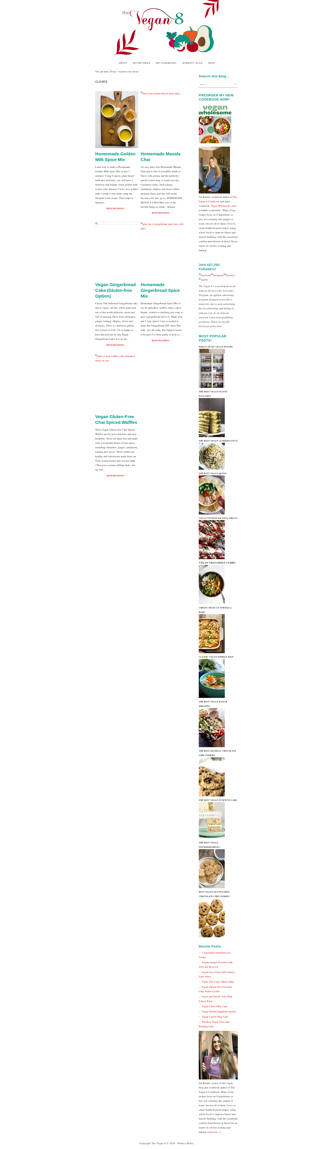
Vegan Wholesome (221, 205)
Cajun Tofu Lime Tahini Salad (218, 981)
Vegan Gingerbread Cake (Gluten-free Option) (115, 290)
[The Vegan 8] (166, 56)
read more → (214, 1132)
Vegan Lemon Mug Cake (215, 1016)
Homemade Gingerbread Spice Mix (160, 290)
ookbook (215, 201)
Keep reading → (117, 208)
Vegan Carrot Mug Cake (215, 1006)
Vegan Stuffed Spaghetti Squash (219, 1011)
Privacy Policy (185, 1143)
